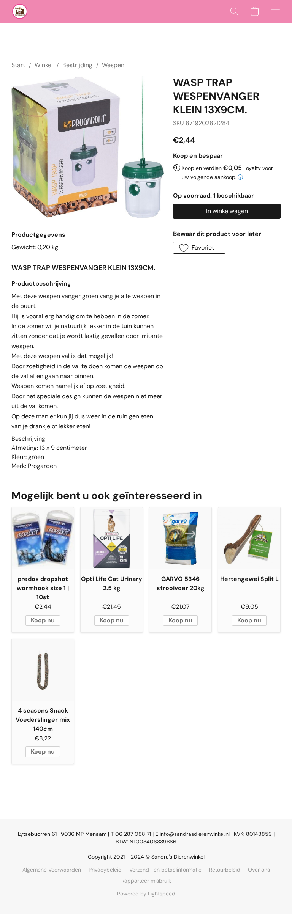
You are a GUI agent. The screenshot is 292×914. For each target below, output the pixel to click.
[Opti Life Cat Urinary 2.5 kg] (112, 538)
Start (18, 65)
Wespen (113, 65)
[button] (19, 11)
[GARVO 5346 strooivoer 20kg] (180, 538)
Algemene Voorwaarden (51, 869)
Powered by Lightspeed (146, 893)
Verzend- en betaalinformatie (165, 869)
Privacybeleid (105, 869)
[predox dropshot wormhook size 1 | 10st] (43, 538)
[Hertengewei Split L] (249, 538)
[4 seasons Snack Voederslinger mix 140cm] (43, 670)
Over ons (259, 869)
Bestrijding (77, 65)
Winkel (44, 65)
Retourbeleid (224, 869)
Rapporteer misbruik (146, 880)
